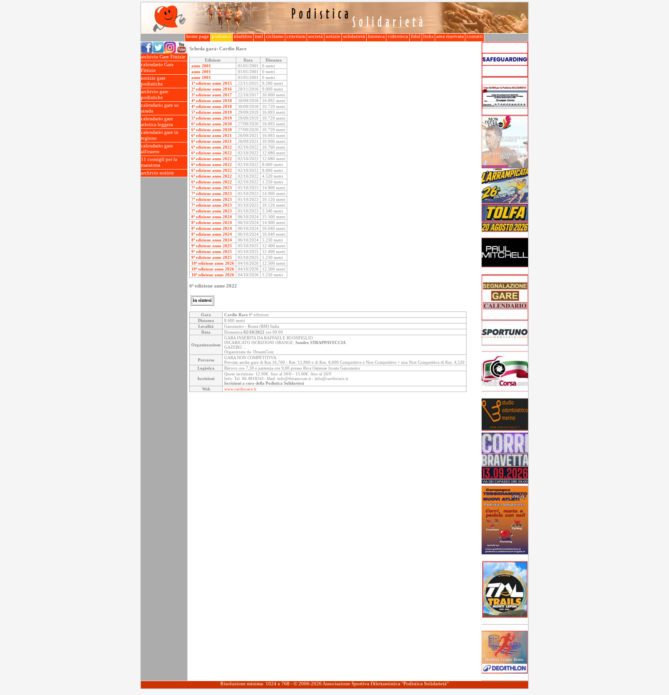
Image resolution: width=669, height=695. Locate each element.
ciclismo (275, 36)
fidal (416, 36)
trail (259, 36)
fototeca (376, 36)
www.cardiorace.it (240, 389)
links (428, 36)
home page (197, 36)
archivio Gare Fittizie (163, 57)
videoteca (397, 36)
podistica (221, 36)
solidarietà (354, 36)
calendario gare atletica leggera (157, 121)
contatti (474, 36)
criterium (296, 36)
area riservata (450, 36)
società (315, 36)
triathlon (243, 36)
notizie (332, 36)
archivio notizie (157, 173)
